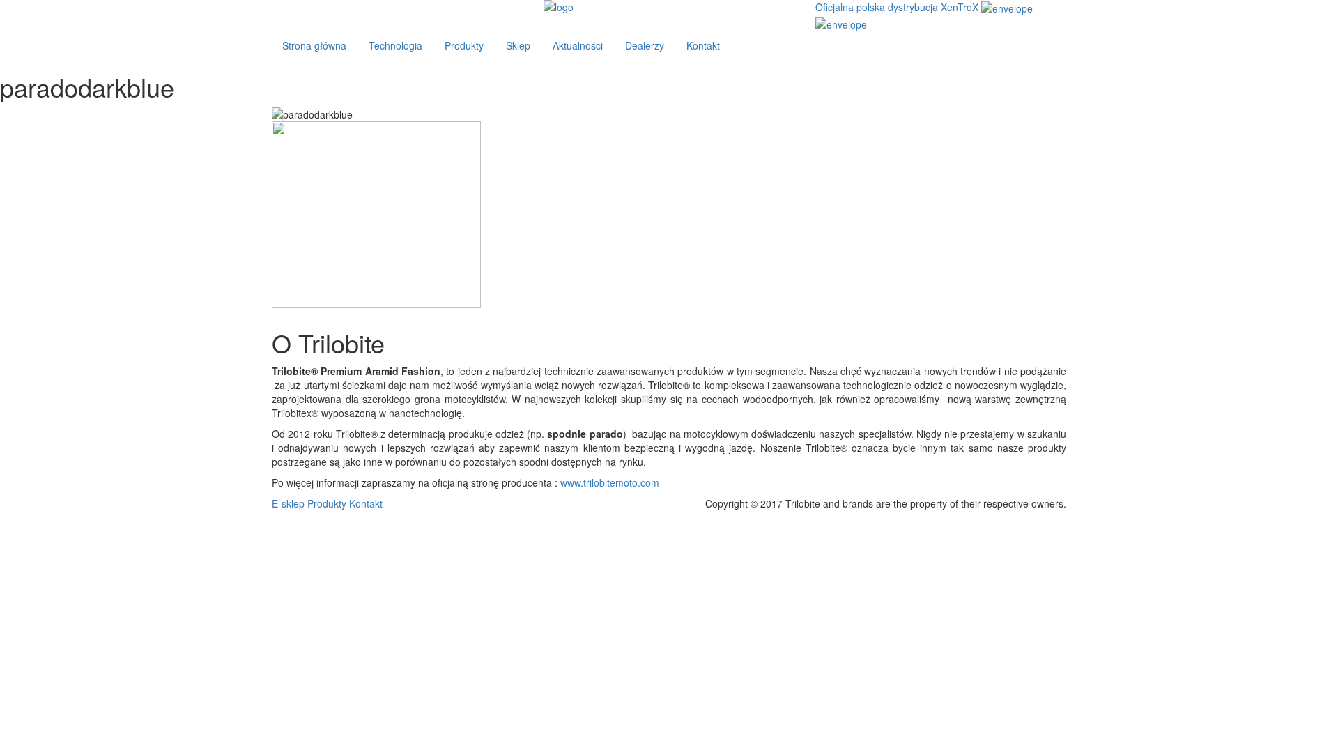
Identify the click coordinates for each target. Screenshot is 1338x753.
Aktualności (578, 45)
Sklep (518, 45)
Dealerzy (644, 45)
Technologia (395, 45)
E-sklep (288, 503)
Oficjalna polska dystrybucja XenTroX (896, 7)
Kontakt (703, 45)
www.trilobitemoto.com (609, 482)
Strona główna (314, 45)
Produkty (464, 45)
